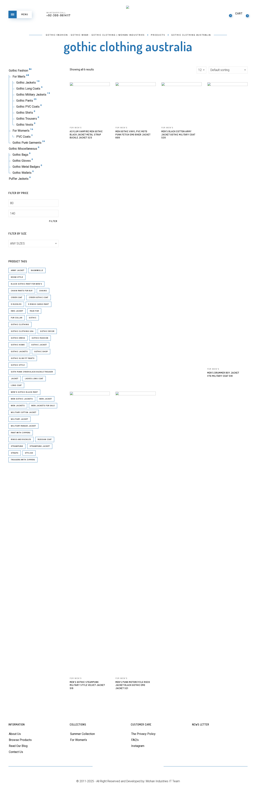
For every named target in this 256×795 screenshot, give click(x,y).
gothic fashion (40, 338)
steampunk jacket (40, 446)
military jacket (19, 419)
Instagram (137, 746)
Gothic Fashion (18, 70)
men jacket (45, 399)
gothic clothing (20, 324)
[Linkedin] (137, 767)
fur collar (16, 318)
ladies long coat (34, 379)
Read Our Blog (18, 746)
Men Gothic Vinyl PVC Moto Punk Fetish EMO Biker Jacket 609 (132, 134)
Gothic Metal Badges (26, 166)
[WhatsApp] (155, 767)
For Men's (19, 76)
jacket (14, 379)
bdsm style (17, 277)
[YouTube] (128, 767)
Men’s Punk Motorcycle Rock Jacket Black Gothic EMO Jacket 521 (132, 685)
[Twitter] (100, 767)
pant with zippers (20, 433)
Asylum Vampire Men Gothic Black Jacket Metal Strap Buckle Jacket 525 (86, 134)
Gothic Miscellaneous (23, 148)
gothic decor (47, 331)
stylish (29, 453)
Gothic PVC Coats (28, 106)
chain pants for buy (22, 291)
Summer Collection (82, 734)
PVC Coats (23, 136)
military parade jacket (23, 426)
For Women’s (78, 740)
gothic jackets (19, 352)
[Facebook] (110, 767)
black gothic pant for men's (26, 284)
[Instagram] (146, 767)
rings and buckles (21, 439)
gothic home (18, 345)
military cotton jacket (23, 412)
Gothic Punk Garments (27, 142)
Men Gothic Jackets (22, 399)
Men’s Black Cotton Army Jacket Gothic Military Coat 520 (178, 134)
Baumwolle (37, 270)
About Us (15, 734)
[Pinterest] (119, 767)
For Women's (21, 130)
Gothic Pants (24, 100)
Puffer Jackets (18, 178)
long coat (16, 385)
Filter (53, 221)
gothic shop (41, 352)
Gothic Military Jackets (31, 94)
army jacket (17, 270)
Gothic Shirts (24, 112)
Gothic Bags (20, 154)
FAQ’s (135, 740)
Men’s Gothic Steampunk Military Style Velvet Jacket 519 (87, 685)
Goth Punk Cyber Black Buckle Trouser (32, 372)
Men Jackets (18, 406)
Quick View (104, 90)
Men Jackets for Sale (43, 406)
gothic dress (18, 338)
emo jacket (17, 311)
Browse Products (20, 740)
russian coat (45, 439)
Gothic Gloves (22, 160)
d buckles (16, 304)
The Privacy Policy (143, 734)
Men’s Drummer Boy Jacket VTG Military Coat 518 (223, 374)
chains (43, 291)
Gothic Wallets (22, 172)
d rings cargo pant (38, 304)
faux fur (34, 311)
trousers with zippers (23, 460)
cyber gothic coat (38, 297)
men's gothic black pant (24, 392)
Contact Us (16, 752)
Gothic (32, 318)
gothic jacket (39, 345)
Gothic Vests (24, 124)
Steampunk (17, 446)
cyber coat (16, 297)
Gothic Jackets (26, 82)
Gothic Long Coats (28, 88)
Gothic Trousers (26, 118)
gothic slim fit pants (22, 358)
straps (14, 453)
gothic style (18, 365)
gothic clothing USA (22, 331)
